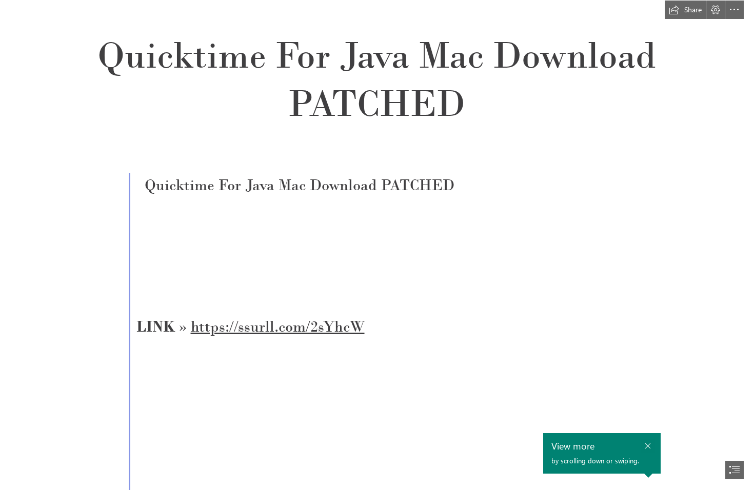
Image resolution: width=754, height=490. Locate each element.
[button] (685, 10)
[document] (377, 245)
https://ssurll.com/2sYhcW (278, 326)
